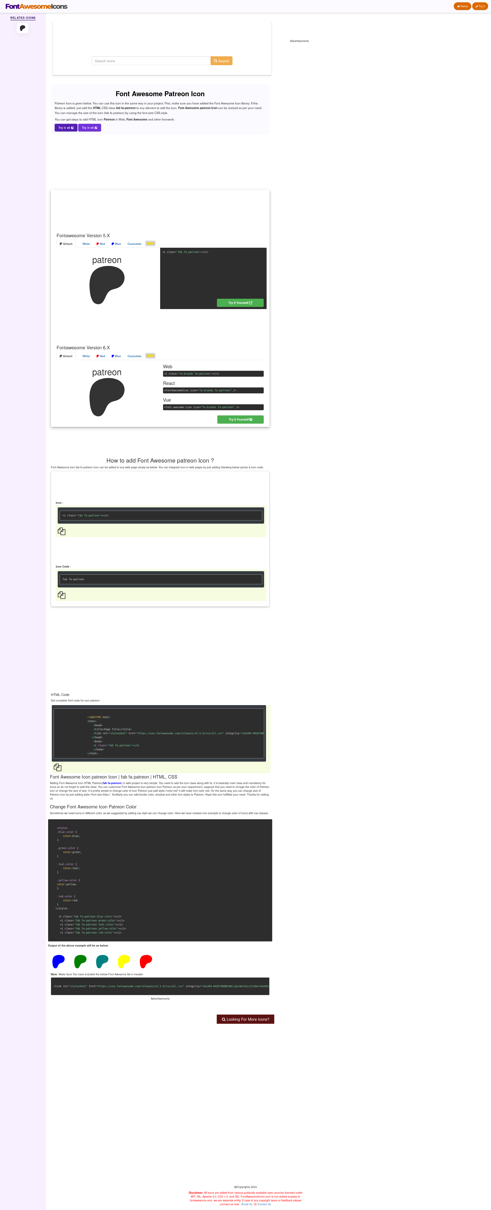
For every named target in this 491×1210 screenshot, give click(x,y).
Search (223, 60)
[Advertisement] (162, 43)
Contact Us (264, 1204)
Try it (481, 6)
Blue (117, 244)
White (86, 244)
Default (67, 244)
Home (464, 6)
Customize (134, 244)
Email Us (246, 1204)
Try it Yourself (238, 302)
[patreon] (23, 28)
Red (102, 244)
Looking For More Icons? (247, 1019)
